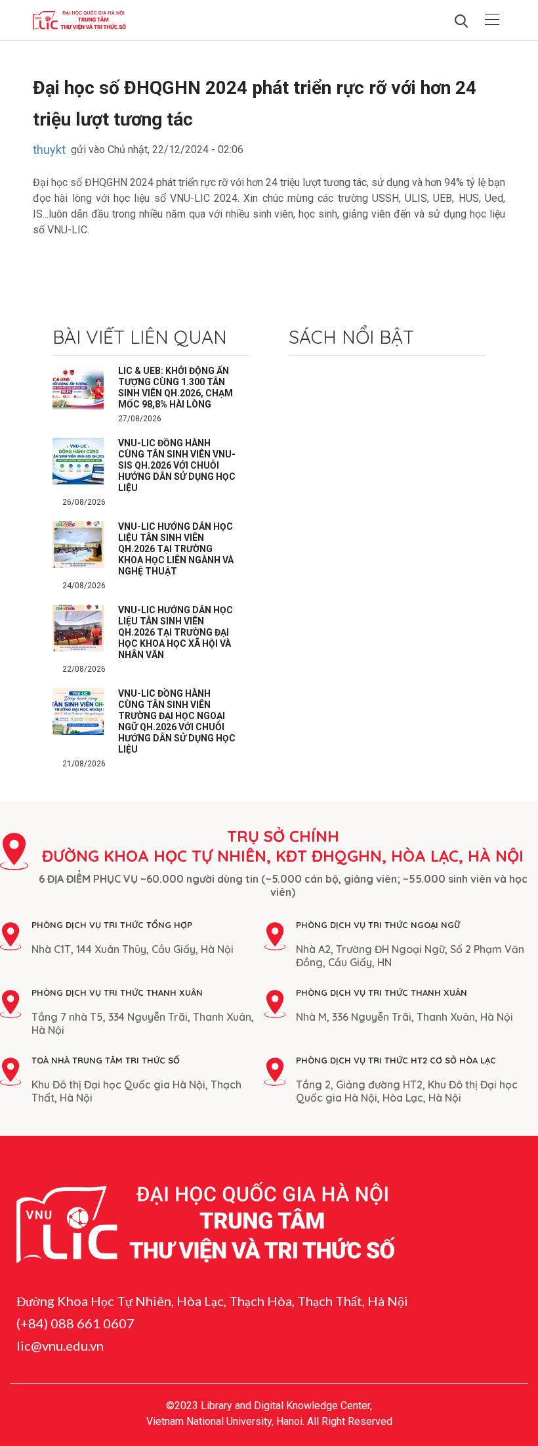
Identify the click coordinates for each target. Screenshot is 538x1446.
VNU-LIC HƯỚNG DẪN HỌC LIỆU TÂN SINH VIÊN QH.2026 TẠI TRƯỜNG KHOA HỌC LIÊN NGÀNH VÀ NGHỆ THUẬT (176, 548)
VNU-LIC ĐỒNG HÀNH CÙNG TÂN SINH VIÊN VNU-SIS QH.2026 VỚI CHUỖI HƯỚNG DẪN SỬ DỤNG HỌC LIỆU (177, 465)
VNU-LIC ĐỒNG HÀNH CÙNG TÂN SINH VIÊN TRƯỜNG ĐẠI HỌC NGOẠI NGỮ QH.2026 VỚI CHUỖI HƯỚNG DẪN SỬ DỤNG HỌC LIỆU (177, 721)
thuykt (49, 149)
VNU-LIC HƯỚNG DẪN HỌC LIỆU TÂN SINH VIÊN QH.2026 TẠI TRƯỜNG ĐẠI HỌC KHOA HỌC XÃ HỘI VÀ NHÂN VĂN (175, 632)
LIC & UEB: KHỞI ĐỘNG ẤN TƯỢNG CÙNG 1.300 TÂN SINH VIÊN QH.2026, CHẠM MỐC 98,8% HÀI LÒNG (175, 387)
